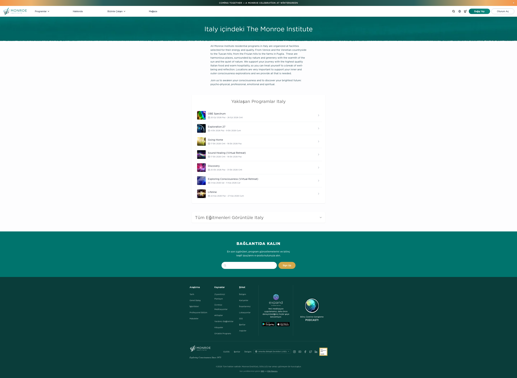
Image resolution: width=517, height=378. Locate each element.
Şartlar (242, 325)
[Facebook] (305, 351)
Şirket (242, 287)
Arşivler (242, 331)
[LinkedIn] (316, 351)
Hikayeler (218, 327)
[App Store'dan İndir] (283, 324)
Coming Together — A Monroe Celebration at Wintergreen (258, 3)
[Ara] (453, 11)
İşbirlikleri (194, 306)
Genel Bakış (195, 300)
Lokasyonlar (245, 312)
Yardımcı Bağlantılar (223, 321)
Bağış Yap (479, 11)
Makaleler (194, 319)
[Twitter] (310, 351)
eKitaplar (218, 315)
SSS (241, 319)
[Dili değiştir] (459, 11)
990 (262, 371)
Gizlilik (226, 352)
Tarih (192, 294)
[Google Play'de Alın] (268, 324)
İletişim (242, 294)
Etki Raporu (272, 371)
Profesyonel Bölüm (198, 312)
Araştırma (195, 287)
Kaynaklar (219, 287)
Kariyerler (243, 300)
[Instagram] (294, 351)
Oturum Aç (503, 11)
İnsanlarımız (245, 306)
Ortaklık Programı (222, 333)
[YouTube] (299, 351)
